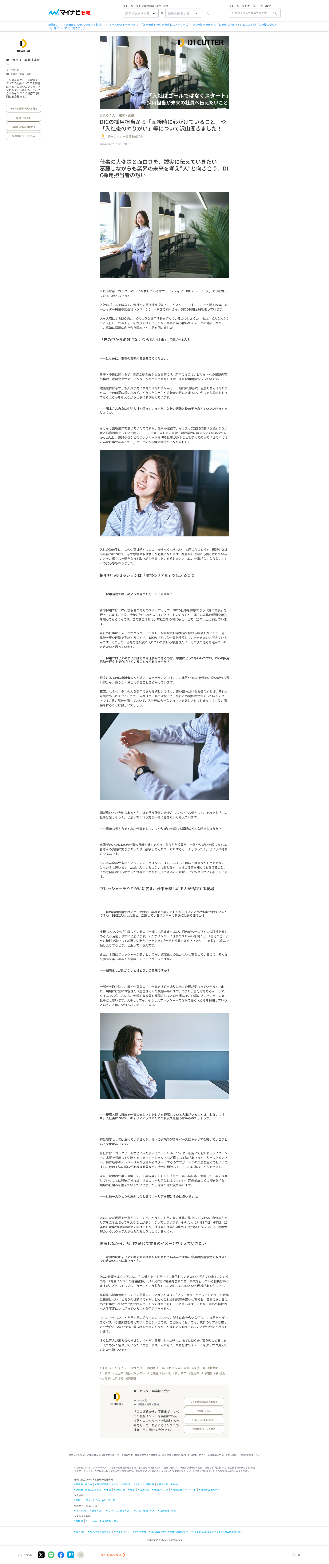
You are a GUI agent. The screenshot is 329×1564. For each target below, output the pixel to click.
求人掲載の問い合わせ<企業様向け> (169, 1531)
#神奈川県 (198, 1368)
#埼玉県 (118, 1373)
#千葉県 (105, 1373)
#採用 (104, 1368)
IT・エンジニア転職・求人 (89, 1510)
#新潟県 (219, 1373)
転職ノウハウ (161, 1489)
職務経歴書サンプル (107, 1484)
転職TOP (53, 24)
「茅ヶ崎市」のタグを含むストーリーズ (164, 24)
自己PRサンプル (131, 1484)
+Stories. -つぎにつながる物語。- (84, 24)
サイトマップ (123, 1531)
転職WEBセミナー (210, 1489)
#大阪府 (105, 1378)
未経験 (79, 1521)
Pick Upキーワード (105, 1500)
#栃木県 (165, 1373)
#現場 (151, 1368)
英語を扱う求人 (110, 1521)
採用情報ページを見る (23, 135)
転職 (78, 1500)
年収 (108, 1489)
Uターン (177, 1484)
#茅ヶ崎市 (180, 1373)
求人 (88, 1500)
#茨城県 (206, 1373)
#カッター (138, 1368)
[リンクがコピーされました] (80, 1554)
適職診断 (120, 1489)
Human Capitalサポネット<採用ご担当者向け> (217, 1531)
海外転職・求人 (168, 1510)
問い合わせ (140, 1531)
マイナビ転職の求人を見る (23, 108)
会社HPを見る (23, 117)
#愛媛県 (130, 1378)
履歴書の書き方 (84, 1484)
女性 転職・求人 (145, 1510)
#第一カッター (135, 1373)
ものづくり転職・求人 (119, 1510)
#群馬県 (193, 1373)
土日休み (92, 1521)
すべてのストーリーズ (122, 24)
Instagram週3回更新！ (24, 126)
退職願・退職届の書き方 (88, 1489)
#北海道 (152, 1373)
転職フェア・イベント (184, 1489)
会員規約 (80, 1531)
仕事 (132, 1489)
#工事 (161, 1368)
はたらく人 (107, 115)
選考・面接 (126, 115)
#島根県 (118, 1378)
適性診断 (163, 1484)
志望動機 (149, 1484)
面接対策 (144, 1489)
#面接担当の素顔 (178, 1368)
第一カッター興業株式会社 (23, 61)
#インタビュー (119, 1368)
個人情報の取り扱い (100, 1531)
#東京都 (212, 1368)
